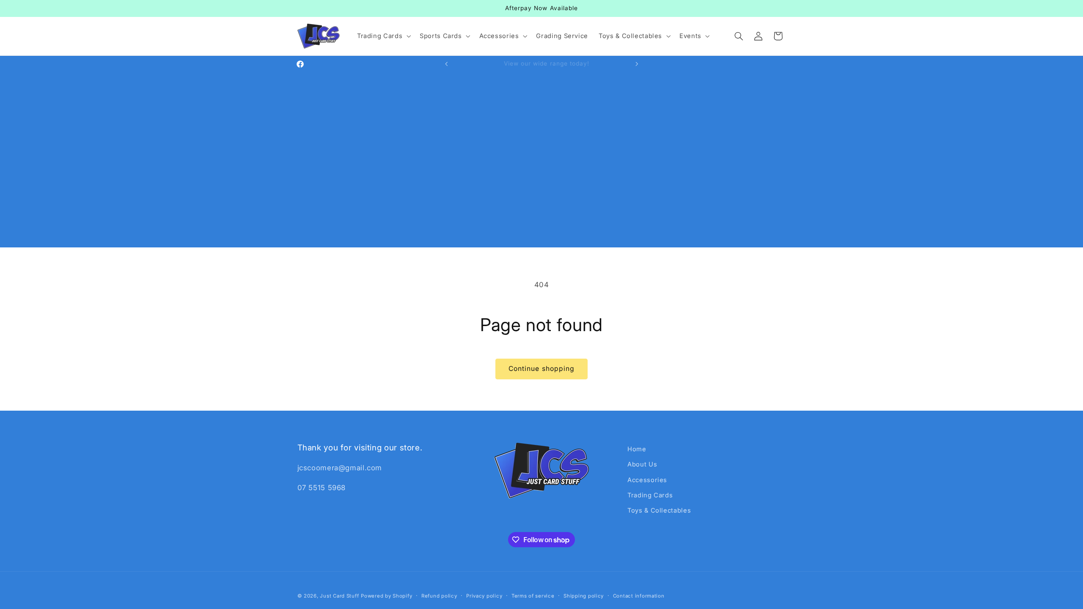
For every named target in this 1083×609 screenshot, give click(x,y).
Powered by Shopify (386, 596)
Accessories (647, 480)
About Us (642, 464)
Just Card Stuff (339, 596)
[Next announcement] (636, 64)
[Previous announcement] (446, 64)
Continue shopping (541, 369)
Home (636, 449)
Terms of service (533, 596)
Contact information (639, 596)
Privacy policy (484, 596)
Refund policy (439, 596)
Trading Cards (650, 495)
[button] (383, 36)
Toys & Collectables (659, 510)
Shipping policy (583, 596)
